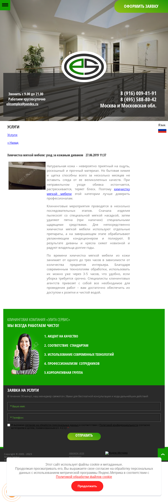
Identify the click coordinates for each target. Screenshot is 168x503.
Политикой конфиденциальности (118, 425)
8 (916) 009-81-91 (138, 93)
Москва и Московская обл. (128, 105)
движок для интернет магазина (76, 456)
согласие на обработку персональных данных (52, 425)
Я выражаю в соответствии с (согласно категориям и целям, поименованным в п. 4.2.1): (80, 426)
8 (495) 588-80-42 (138, 99)
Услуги (12, 135)
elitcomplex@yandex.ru (22, 103)
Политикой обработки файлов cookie (84, 477)
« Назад (12, 142)
